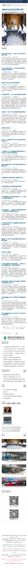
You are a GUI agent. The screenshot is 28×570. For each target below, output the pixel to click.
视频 (4, 403)
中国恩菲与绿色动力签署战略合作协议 (12, 359)
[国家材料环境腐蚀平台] (14, 338)
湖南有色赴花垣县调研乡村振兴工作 (14, 10)
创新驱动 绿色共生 (6, 128)
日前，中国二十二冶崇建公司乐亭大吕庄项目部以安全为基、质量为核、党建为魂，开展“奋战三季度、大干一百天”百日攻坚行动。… (14, 146)
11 (16, 327)
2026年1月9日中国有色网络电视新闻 (11, 431)
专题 (3, 386)
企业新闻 (8, 403)
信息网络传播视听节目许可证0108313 (9, 538)
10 (14, 327)
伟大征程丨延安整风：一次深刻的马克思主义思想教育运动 (15, 353)
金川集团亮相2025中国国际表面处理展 (11, 186)
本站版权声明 (17, 560)
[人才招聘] (16, 537)
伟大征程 (5, 392)
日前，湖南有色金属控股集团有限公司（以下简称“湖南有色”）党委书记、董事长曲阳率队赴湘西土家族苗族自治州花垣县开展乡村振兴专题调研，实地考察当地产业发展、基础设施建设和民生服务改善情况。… (14, 12)
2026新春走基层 (7, 398)
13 (21, 327)
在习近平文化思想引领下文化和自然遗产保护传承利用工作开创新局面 (15, 351)
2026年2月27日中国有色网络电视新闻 (7, 424)
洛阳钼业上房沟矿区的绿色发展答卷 (10, 82)
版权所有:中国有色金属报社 (10, 559)
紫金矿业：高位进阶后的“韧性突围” (11, 357)
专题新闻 (13, 403)
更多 (25, 371)
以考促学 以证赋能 (6, 252)
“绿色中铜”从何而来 (8, 355)
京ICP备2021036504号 (17, 542)
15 (5, 328)
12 (19, 327)
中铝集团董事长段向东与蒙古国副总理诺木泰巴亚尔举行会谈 (15, 364)
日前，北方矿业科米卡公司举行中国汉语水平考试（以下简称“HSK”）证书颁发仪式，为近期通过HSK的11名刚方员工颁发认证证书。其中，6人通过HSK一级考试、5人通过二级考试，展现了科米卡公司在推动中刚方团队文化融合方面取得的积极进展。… (14, 321)
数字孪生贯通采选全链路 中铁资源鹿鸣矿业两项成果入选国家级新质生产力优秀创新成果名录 (15, 381)
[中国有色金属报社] (5, 535)
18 (12, 328)
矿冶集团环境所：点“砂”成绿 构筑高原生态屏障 (13, 94)
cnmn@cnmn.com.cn (6, 550)
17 (10, 328)
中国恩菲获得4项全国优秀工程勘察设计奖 (12, 177)
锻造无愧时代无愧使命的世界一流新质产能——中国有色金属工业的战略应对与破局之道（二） (15, 366)
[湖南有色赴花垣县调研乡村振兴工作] (14, 29)
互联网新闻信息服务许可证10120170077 (13, 540)
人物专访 (19, 403)
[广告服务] (20, 535)
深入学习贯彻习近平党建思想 (10, 389)
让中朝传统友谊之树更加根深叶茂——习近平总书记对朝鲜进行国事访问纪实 (15, 346)
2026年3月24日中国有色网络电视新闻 (7, 414)
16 (7, 328)
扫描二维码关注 (6, 492)
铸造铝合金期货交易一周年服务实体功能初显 (14, 361)
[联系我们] (16, 535)
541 (17, 328)
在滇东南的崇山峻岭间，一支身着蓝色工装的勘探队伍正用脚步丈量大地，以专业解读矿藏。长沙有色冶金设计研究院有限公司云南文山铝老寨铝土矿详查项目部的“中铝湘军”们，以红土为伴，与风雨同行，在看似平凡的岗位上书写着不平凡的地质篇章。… (14, 76)
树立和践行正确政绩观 (8, 394)
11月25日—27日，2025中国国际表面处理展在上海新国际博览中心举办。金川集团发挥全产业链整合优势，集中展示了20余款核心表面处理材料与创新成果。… (14, 191)
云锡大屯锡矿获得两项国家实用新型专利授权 (14, 379)
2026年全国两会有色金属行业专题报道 (12, 396)
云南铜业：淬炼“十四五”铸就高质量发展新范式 (13, 112)
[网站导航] (11, 535)
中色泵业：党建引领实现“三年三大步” (12, 376)
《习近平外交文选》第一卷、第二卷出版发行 (14, 348)
